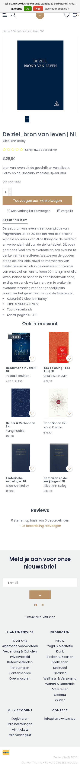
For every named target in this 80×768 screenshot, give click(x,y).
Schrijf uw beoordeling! (41, 150)
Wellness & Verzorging (60, 678)
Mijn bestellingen (20, 724)
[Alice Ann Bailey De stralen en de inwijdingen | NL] (59, 457)
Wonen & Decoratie (60, 684)
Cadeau (60, 695)
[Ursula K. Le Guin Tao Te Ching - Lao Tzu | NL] (59, 347)
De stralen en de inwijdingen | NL (55, 479)
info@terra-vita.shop (41, 617)
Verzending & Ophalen (20, 651)
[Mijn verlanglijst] (67, 14)
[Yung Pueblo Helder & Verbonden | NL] (21, 402)
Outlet (60, 700)
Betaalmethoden (20, 662)
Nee (38, 8)
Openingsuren (20, 678)
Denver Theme (32, 762)
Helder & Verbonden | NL (20, 424)
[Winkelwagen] (74, 14)
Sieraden (60, 673)
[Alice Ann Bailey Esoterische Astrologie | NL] (21, 457)
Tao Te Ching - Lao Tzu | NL (57, 369)
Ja (27, 8)
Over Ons (20, 641)
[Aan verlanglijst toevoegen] (32, 358)
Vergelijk (66, 211)
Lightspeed (69, 762)
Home (6, 31)
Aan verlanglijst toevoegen (30, 211)
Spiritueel (60, 668)
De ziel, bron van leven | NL (28, 31)
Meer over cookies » (57, 8)
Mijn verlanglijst (20, 735)
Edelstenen (60, 662)
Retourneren (20, 668)
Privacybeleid (20, 657)
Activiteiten (59, 689)
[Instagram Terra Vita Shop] (42, 605)
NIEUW (59, 641)
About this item (15, 220)
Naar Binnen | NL (55, 423)
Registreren (20, 718)
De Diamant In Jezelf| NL (21, 369)
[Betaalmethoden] (7, 752)
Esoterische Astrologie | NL (16, 479)
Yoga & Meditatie (60, 646)
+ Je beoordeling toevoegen (40, 526)
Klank (60, 651)
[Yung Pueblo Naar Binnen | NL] (59, 402)
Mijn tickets (20, 729)
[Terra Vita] (40, 15)
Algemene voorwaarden (20, 646)
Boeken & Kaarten (60, 657)
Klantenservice (20, 673)
